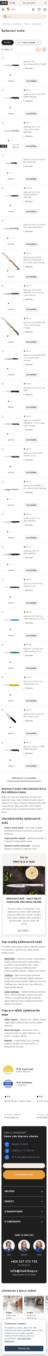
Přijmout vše (24, 1349)
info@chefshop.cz (24, 1271)
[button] (24, 42)
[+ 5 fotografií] (11, 489)
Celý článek (22, 930)
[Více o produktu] (11, 65)
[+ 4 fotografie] (11, 261)
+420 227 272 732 (24, 1261)
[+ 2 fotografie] (11, 163)
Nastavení (9, 1341)
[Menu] (2, 9)
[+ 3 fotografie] (11, 522)
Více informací (24, 1338)
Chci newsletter (24, 1175)
